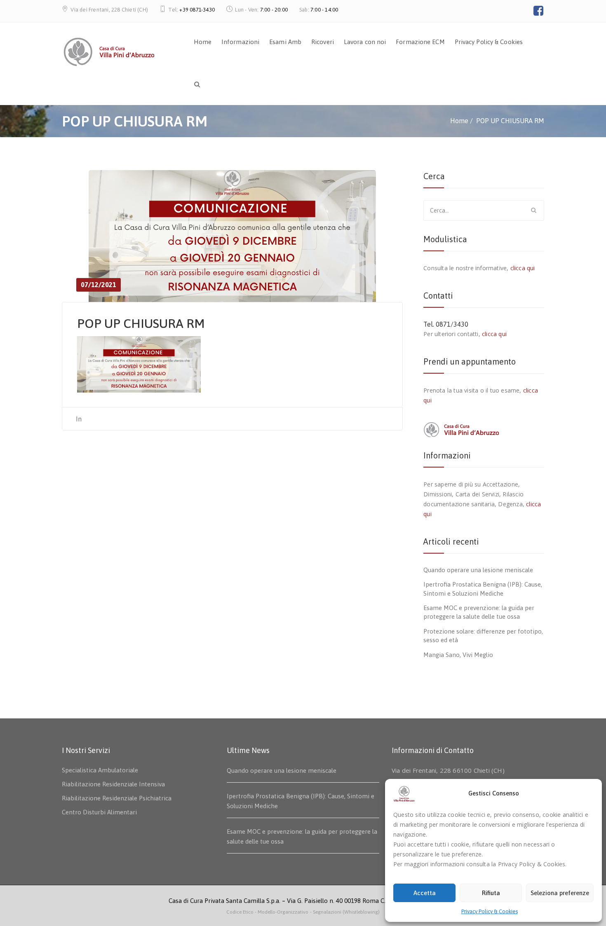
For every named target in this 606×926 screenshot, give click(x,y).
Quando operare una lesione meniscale (478, 569)
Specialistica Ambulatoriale (100, 770)
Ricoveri (322, 41)
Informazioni (240, 41)
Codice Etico (240, 912)
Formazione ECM (420, 41)
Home (202, 41)
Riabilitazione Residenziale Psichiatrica (116, 798)
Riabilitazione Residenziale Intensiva (113, 784)
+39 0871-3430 (197, 10)
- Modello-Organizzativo (281, 912)
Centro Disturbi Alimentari (99, 812)
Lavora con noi (365, 41)
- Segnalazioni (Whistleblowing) (345, 912)
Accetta (424, 892)
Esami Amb (285, 41)
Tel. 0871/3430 (445, 324)
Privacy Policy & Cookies (489, 911)
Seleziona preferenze (560, 892)
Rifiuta (491, 892)
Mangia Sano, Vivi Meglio (458, 654)
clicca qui (522, 268)
